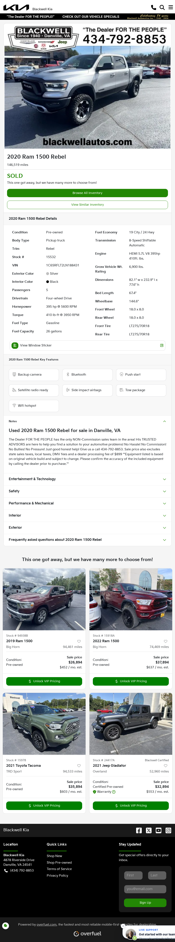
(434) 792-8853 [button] (22, 871)
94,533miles (72, 772)
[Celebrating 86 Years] (87, 16)
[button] (153, 7)
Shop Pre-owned (59, 863)
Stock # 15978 (16, 760)
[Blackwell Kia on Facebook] (137, 830)
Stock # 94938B (17, 636)
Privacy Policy (57, 876)
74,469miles (159, 647)
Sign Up (145, 903)
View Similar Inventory (87, 205)
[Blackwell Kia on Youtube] (157, 830)
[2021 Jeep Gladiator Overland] (130, 724)
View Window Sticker (36, 345)
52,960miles (159, 772)
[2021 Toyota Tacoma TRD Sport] (44, 724)
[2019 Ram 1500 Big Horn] (44, 599)
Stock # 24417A (104, 760)
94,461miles (72, 647)
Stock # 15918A (104, 636)
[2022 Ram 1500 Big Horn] (130, 599)
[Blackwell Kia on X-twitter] (147, 830)
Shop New (54, 856)
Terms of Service (59, 869)
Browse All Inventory (87, 193)
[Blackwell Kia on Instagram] (167, 830)
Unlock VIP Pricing (46, 681)
